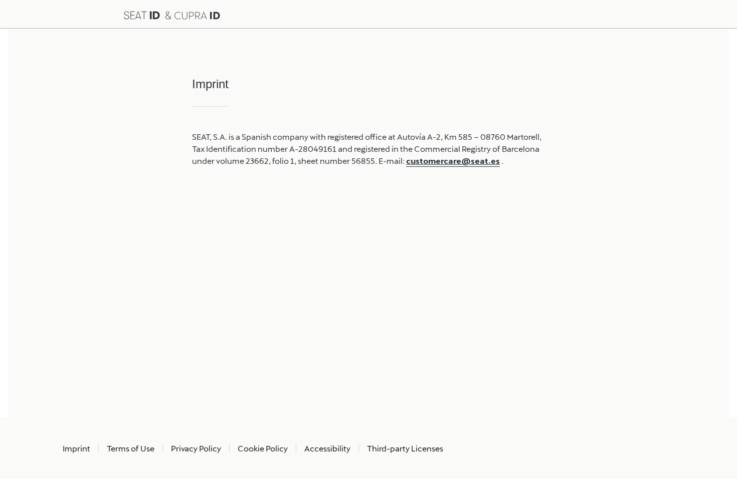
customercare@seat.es (453, 160)
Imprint (76, 448)
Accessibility (327, 448)
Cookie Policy (263, 448)
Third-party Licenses (405, 448)
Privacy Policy (196, 448)
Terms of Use (130, 448)
